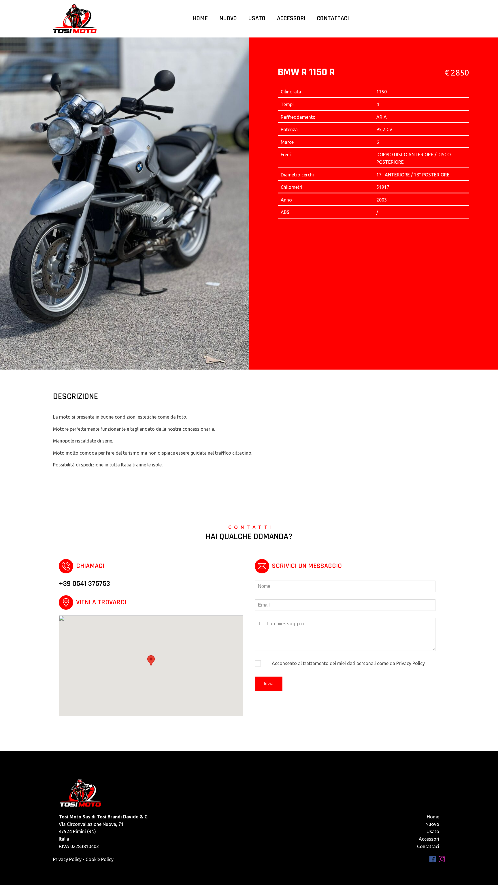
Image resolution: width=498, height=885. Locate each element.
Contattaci (333, 18)
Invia (268, 683)
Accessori (291, 18)
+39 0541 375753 (84, 583)
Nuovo (228, 18)
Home (200, 18)
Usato (256, 18)
